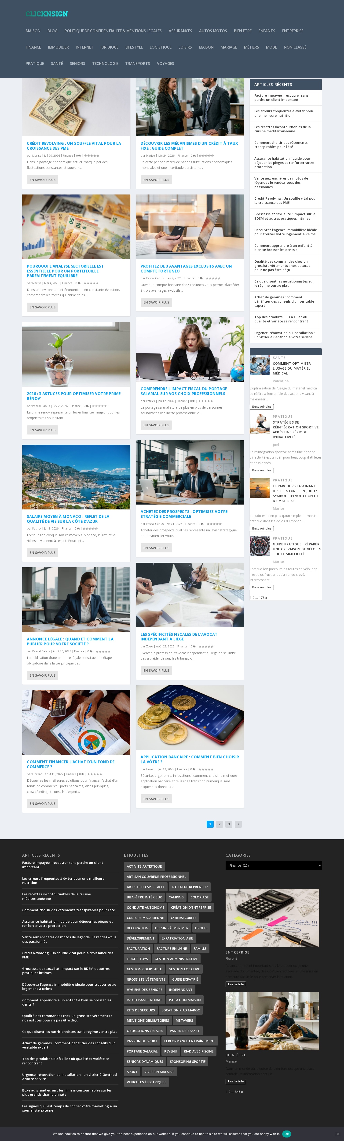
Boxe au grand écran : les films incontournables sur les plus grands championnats (67, 1092)
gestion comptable (144, 969)
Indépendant (181, 989)
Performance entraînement (189, 1041)
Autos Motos (213, 31)
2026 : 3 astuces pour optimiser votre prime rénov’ (74, 396)
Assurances (180, 31)
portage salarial (142, 1051)
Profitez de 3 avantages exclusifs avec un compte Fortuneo (186, 269)
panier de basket (185, 1030)
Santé (57, 64)
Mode (271, 47)
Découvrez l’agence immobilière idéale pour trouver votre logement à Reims (285, 232)
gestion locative (184, 969)
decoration (137, 928)
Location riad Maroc (181, 1010)
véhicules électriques (146, 1082)
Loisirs (185, 47)
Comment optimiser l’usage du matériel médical (292, 368)
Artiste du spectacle (146, 887)
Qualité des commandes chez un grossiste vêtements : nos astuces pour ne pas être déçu (282, 265)
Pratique (35, 64)
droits (201, 928)
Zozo (149, 646)
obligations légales (145, 1030)
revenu (170, 1051)
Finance (33, 47)
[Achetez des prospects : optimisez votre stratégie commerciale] (190, 472)
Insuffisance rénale (144, 1000)
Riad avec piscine (199, 1051)
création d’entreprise (191, 907)
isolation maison (185, 1000)
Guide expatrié (185, 979)
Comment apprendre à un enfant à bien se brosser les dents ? (283, 247)
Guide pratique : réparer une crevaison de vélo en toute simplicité (297, 549)
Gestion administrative (176, 959)
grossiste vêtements (146, 979)
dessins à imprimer (171, 928)
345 (237, 1091)
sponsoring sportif (187, 1061)
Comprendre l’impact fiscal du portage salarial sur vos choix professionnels (184, 391)
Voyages (165, 64)
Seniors (77, 64)
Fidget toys (137, 959)
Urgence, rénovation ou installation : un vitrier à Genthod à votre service (284, 335)
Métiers (251, 47)
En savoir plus (42, 179)
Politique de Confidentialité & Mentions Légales (113, 31)
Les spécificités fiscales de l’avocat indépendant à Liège (179, 637)
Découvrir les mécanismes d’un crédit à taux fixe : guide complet (189, 146)
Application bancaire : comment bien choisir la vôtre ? (190, 759)
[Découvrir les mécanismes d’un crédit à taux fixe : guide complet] (190, 104)
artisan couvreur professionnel (156, 876)
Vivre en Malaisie (159, 1072)
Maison (33, 31)
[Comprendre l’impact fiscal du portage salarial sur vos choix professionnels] (190, 349)
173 (261, 597)
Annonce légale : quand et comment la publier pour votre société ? (70, 641)
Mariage (229, 47)
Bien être (243, 31)
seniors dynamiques (145, 1061)
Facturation (138, 948)
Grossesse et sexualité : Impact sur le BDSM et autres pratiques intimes (284, 216)
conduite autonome (145, 907)
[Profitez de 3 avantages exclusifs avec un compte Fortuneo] (190, 226)
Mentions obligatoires (148, 1020)
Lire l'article (236, 984)
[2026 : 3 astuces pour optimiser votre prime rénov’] (76, 354)
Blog (53, 31)
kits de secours (141, 1010)
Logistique (161, 47)
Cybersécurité (183, 917)
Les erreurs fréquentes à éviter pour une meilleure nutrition (283, 113)
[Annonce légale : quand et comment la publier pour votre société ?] (76, 599)
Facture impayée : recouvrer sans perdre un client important (281, 97)
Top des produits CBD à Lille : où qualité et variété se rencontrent (281, 319)
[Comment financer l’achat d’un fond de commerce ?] (76, 722)
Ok (287, 1134)
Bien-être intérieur (144, 897)
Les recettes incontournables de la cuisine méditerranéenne (282, 129)
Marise (36, 156)
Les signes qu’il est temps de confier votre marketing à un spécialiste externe (69, 1108)
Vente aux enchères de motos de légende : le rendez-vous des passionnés (281, 182)
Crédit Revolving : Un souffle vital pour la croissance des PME (74, 146)
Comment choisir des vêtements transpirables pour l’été (280, 144)
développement (141, 938)
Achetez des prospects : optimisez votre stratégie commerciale (184, 514)
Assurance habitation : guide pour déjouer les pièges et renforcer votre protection (284, 162)
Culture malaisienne (145, 917)
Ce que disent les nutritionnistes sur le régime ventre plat (284, 283)
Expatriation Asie (177, 938)
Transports (137, 64)
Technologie (105, 64)
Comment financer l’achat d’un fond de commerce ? (71, 764)
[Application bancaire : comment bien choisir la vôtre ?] (190, 717)
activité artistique (144, 866)
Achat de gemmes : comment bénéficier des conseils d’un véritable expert (284, 301)
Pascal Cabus (41, 406)
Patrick (36, 528)
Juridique (109, 47)
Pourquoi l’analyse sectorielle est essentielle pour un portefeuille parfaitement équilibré (65, 271)
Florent (37, 774)
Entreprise (292, 31)
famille (200, 948)
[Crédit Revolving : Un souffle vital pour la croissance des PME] (76, 104)
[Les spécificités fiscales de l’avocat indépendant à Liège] (190, 595)
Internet (85, 47)
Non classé (295, 47)
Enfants (267, 31)
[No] (337, 1134)
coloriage (199, 897)
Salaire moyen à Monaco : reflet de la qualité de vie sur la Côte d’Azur (68, 519)
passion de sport (142, 1041)
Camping (176, 897)
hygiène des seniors (144, 989)
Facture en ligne (172, 948)
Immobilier (58, 47)
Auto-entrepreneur (190, 887)
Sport (132, 1072)
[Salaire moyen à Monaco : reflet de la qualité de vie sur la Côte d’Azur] (76, 477)
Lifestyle (134, 47)
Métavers (184, 1020)
